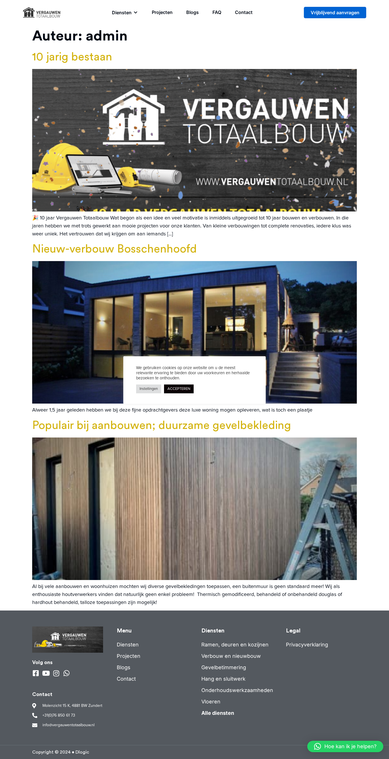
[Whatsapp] (66, 673)
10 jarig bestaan (72, 57)
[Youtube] (45, 673)
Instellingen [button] (149, 389)
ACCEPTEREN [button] (178, 389)
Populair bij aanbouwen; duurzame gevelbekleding (161, 425)
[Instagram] (56, 673)
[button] (125, 13)
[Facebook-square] (35, 673)
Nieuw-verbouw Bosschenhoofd (114, 249)
